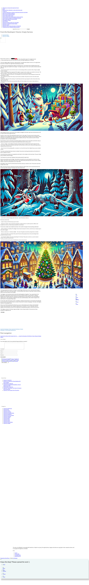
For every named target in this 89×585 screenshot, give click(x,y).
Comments (18, 555)
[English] (3, 360)
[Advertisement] (20, 50)
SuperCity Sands (7, 421)
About (3, 9)
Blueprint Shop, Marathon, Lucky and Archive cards (12, 10)
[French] (7, 360)
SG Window (15, 558)
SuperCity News (5, 35)
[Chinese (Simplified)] (5, 359)
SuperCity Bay (6, 409)
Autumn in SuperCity (7, 380)
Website (2, 355)
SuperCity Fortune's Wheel (9, 415)
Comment (2, 349)
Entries (17, 554)
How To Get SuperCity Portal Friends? (9, 19)
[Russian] (9, 361)
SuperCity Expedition (8, 414)
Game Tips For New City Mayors (8, 13)
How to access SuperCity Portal (8, 14)
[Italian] (17, 360)
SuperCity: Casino (5, 24)
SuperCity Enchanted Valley (9, 413)
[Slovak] (12, 361)
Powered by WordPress (4, 558)
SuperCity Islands (7, 417)
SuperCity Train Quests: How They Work (11, 390)
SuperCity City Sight (7, 412)
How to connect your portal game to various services (12, 17)
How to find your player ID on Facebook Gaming (11, 18)
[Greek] (14, 360)
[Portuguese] (4, 361)
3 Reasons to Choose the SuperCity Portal (10, 7)
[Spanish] (16, 361)
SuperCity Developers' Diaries (17, 329)
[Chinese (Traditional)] (14, 359)
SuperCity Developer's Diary (5, 329)
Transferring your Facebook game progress (11, 27)
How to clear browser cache (7, 15)
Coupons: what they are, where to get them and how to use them (15, 12)
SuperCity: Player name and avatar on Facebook (11, 26)
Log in (16, 552)
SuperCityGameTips (8, 2)
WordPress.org (18, 556)
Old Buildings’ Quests (6, 20)
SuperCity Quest (7, 419)
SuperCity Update (5, 36)
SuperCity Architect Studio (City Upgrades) (10, 22)
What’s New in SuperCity (8, 383)
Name (1, 351)
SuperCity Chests (7, 410)
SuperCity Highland (7, 416)
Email (1, 353)
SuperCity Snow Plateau (8, 422)
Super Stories (5, 21)
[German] (10, 360)
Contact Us (4, 11)
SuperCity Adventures (8, 408)
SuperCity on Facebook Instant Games (9, 23)
